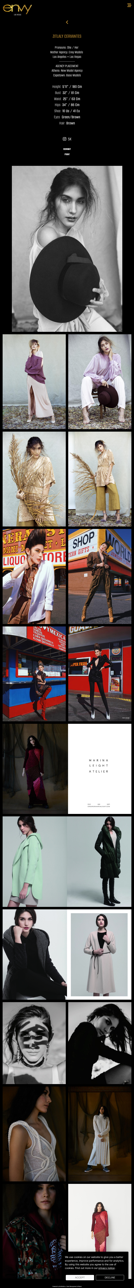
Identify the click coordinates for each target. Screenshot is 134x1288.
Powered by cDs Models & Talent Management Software (67, 1286)
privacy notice (106, 1268)
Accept (80, 1277)
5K (68, 139)
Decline (110, 1277)
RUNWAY (67, 149)
